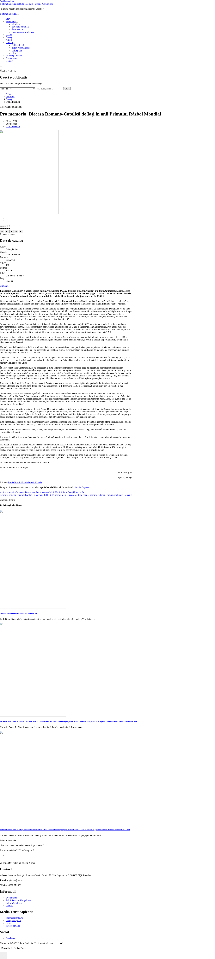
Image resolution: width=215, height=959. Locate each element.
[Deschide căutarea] (1, 66)
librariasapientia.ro (14, 918)
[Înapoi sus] (3, 955)
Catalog (9, 34)
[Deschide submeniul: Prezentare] (17, 22)
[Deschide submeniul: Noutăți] (14, 43)
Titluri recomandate (21, 47)
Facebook (10, 938)
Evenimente (11, 58)
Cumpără (4, 286)
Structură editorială (20, 26)
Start (8, 19)
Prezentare (11, 21)
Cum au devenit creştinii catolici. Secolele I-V (18, 613)
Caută (66, 89)
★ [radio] (2, 231)
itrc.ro (8, 923)
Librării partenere (14, 55)
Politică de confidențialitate (18, 900)
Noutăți (9, 42)
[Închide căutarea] (1, 69)
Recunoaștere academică (23, 32)
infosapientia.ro (13, 925)
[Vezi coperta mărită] (29, 213)
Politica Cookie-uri (14, 903)
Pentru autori (18, 29)
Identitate (16, 24)
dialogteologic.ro (13, 920)
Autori (9, 40)
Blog (14, 53)
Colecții (9, 37)
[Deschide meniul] (17, 14)
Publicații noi (18, 45)
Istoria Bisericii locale (32, 482)
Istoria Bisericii (13, 126)
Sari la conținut (7, 1)
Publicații (10, 96)
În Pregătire (17, 50)
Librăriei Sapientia (82, 487)
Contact (9, 61)
